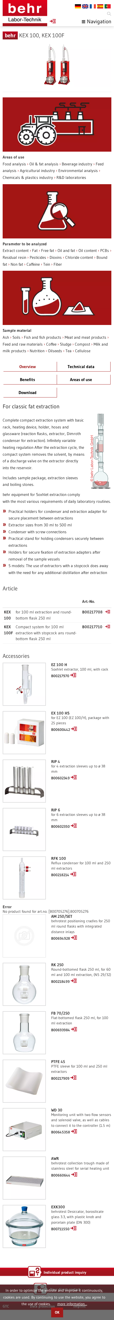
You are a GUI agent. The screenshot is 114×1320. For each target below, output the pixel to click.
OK (57, 1312)
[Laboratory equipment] (25, 13)
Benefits (27, 379)
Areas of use (81, 379)
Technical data (81, 366)
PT (107, 6)
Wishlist (52, 21)
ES (100, 6)
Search (109, 14)
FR (93, 6)
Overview (27, 366)
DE (78, 6)
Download (28, 392)
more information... (72, 1303)
